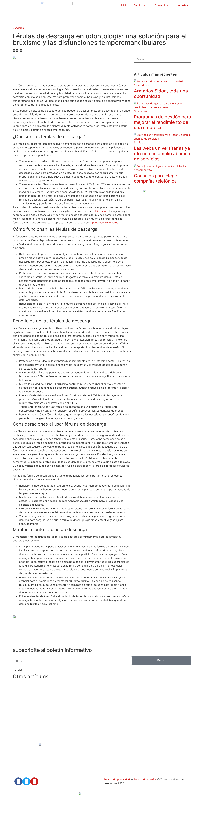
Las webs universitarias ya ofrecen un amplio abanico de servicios (162, 153)
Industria (183, 5)
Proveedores (141, 85)
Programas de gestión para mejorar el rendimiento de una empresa (162, 122)
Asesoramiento (143, 170)
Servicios (139, 5)
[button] (14, 51)
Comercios (161, 5)
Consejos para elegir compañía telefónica (155, 178)
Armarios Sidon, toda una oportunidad (161, 93)
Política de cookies (145, 779)
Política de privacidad (117, 779)
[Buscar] (137, 66)
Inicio (124, 5)
